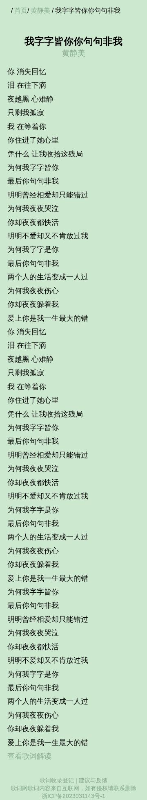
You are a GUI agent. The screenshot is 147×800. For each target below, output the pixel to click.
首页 (20, 10)
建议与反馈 (93, 780)
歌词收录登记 (57, 780)
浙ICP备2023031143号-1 (73, 796)
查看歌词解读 (29, 756)
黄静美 (40, 10)
